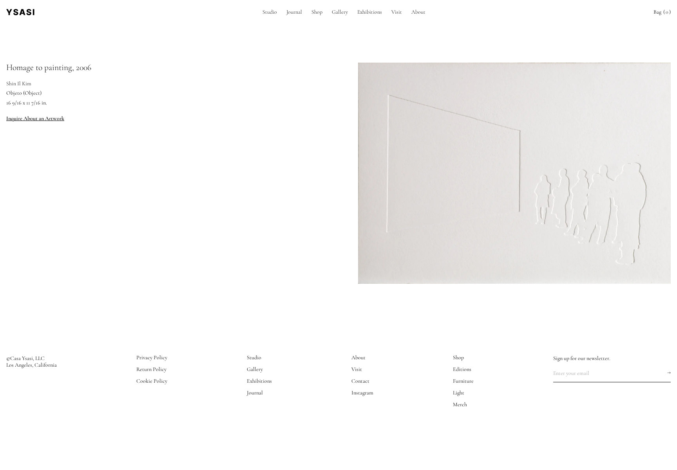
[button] (662, 12)
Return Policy (151, 369)
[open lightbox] (514, 173)
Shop (316, 12)
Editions (462, 369)
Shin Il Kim (18, 83)
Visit (396, 12)
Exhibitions (369, 12)
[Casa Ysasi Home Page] (20, 12)
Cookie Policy (151, 381)
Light (458, 393)
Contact (360, 381)
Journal (294, 12)
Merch (460, 404)
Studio (269, 12)
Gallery (340, 12)
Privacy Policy (151, 357)
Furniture (463, 381)
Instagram (362, 393)
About (418, 12)
